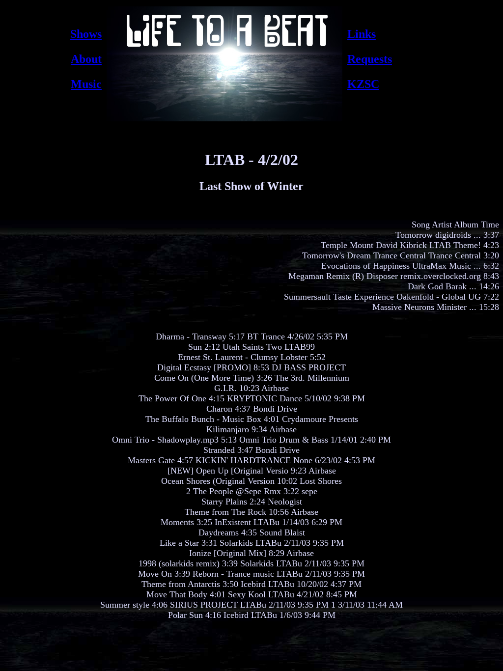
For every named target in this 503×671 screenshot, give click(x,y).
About (86, 59)
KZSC (363, 84)
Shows (86, 34)
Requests (369, 59)
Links (361, 34)
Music (86, 84)
